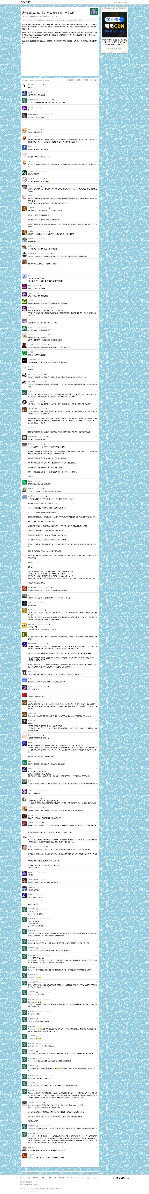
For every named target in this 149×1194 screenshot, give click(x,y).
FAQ (55, 1178)
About (22, 1178)
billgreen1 (31, 1155)
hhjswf (30, 261)
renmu (30, 327)
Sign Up (120, 2)
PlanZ (30, 146)
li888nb (30, 238)
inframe (30, 320)
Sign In (126, 2)
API (49, 1178)
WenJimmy (31, 610)
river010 (30, 735)
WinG (30, 186)
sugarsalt (31, 178)
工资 (78, 80)
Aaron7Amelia (32, 643)
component (32, 359)
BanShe (30, 85)
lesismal (30, 488)
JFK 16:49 (58, 1189)
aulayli (30, 391)
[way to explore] (26, 2)
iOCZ (29, 761)
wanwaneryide (33, 880)
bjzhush (30, 196)
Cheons (30, 335)
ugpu (29, 276)
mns (29, 602)
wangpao (31, 624)
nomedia (31, 634)
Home (115, 2)
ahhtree (30, 171)
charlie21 (31, 208)
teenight (31, 872)
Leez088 (30, 300)
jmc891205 (31, 721)
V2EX (24, 9)
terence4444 (32, 253)
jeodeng (30, 894)
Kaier (29, 129)
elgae (30, 293)
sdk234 (30, 344)
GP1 (29, 285)
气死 (86, 80)
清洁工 (70, 80)
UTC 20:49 (38, 1189)
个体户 (94, 80)
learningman (32, 496)
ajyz (29, 137)
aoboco (30, 107)
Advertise (36, 1178)
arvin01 (30, 822)
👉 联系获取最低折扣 (114, 48)
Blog (44, 1178)
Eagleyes (31, 444)
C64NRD (30, 808)
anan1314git (32, 701)
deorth (30, 686)
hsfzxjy (30, 154)
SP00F (30, 742)
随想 (29, 9)
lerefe (30, 246)
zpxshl (30, 790)
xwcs (29, 798)
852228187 (31, 887)
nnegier (30, 92)
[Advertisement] (60, 60)
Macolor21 (31, 374)
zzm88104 (31, 352)
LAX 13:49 (52, 1189)
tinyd (29, 671)
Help (28, 1178)
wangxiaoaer (32, 409)
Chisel (30, 481)
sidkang (30, 837)
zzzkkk (30, 769)
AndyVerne (31, 308)
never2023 (33, 16)
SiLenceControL (33, 114)
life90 (30, 846)
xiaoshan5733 (33, 933)
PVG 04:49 (45, 1189)
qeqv (29, 595)
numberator (32, 587)
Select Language (93, 1178)
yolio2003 (31, 401)
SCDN (111, 52)
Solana (61, 1178)
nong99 (30, 815)
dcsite (30, 679)
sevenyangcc (32, 436)
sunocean (31, 694)
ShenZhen (31, 367)
